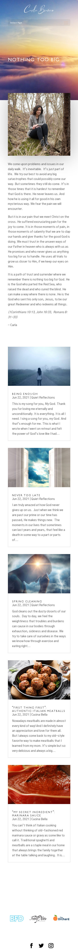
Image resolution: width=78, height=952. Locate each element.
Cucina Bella (39, 714)
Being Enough (25, 393)
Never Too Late (26, 495)
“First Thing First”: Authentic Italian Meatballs (38, 709)
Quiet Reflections (43, 397)
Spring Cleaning (27, 601)
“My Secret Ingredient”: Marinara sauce (33, 813)
